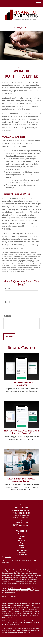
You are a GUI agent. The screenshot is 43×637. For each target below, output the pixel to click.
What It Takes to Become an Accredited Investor (21, 480)
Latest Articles (21, 550)
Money (21, 545)
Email (7, 302)
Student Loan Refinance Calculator (21, 383)
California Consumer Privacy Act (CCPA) (19, 589)
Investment (22, 536)
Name (7, 288)
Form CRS (8, 557)
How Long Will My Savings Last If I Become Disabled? (21, 431)
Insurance (21, 541)
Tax (21, 543)
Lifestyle (22, 548)
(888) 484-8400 (23, 27)
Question (7, 316)
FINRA (8, 605)
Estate (21, 538)
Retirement (22, 534)
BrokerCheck (5, 562)
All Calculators (21, 554)
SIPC (12, 605)
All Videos (21, 552)
